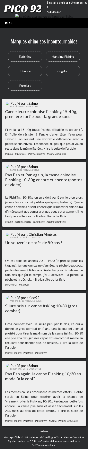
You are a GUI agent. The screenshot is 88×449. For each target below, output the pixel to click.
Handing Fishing (63, 56)
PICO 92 (23, 9)
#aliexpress (20, 154)
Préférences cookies (43, 445)
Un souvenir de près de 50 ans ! (33, 242)
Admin (44, 431)
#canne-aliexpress (56, 154)
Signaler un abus (17, 441)
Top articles (62, 437)
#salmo (9, 154)
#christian (23, 285)
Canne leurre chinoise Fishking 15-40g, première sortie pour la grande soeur (41, 114)
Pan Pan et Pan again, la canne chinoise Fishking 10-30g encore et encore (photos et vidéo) (43, 179)
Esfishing (25, 56)
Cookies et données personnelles (58, 441)
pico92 (24, 437)
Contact (76, 437)
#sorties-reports (36, 154)
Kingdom (62, 71)
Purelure (25, 85)
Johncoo (25, 71)
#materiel (28, 353)
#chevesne (11, 285)
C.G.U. (33, 441)
